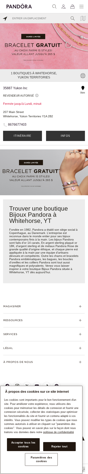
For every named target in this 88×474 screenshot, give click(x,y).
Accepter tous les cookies (23, 444)
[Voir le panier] (72, 6)
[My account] (63, 6)
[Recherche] (54, 6)
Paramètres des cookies (41, 459)
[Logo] (19, 5)
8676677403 (17, 124)
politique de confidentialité (58, 432)
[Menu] (81, 6)
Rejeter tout (59, 446)
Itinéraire (23, 135)
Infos (65, 135)
